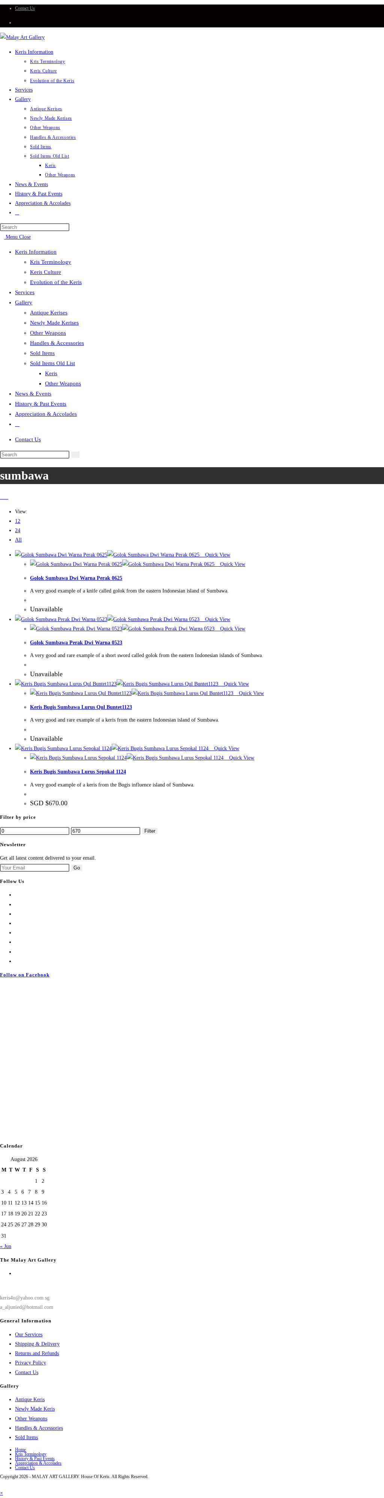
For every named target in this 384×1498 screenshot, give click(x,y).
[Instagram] (17, 914)
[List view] (6, 497)
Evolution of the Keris (56, 282)
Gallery (23, 302)
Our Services (28, 1334)
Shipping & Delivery (37, 1344)
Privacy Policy (30, 1363)
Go (77, 868)
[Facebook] (17, 904)
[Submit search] (75, 454)
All (18, 540)
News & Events (33, 394)
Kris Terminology (50, 262)
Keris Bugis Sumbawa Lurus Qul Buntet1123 (81, 707)
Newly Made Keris (35, 1409)
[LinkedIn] (17, 923)
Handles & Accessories (57, 343)
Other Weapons (48, 333)
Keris (51, 373)
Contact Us (25, 8)
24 (17, 530)
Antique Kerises (49, 313)
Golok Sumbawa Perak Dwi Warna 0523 (76, 642)
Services (24, 292)
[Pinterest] (17, 932)
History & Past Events (40, 404)
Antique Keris (30, 1399)
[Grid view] (2, 497)
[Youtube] (17, 952)
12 (17, 521)
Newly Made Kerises (54, 323)
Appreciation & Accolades (46, 414)
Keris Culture (45, 272)
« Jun (5, 1246)
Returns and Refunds (37, 1353)
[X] (17, 895)
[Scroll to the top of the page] (2, 1483)
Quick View (217, 555)
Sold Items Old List (52, 363)
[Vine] (17, 942)
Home (20, 1449)
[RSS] (17, 961)
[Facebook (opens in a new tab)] (17, 23)
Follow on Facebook (25, 975)
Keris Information (36, 252)
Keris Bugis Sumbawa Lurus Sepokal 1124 (78, 772)
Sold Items (42, 353)
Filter (149, 831)
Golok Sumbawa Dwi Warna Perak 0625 (76, 578)
